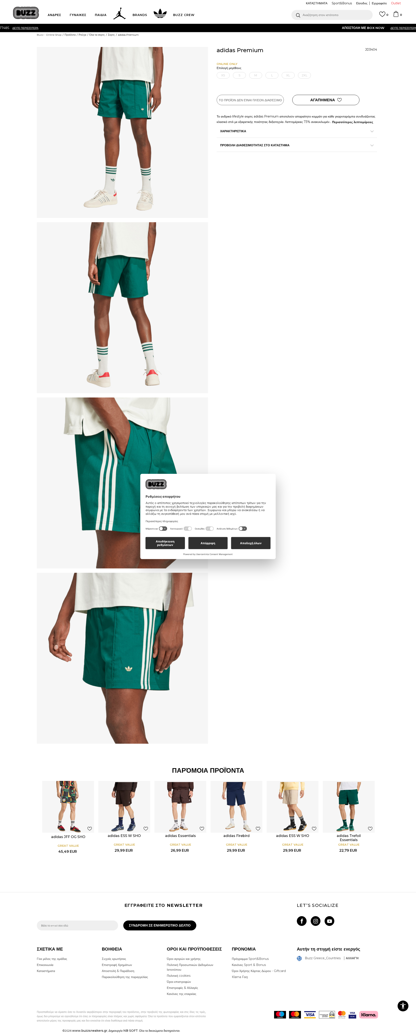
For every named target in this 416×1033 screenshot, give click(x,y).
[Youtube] (329, 921)
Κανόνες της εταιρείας (181, 994)
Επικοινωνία (45, 965)
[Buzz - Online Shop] (26, 12)
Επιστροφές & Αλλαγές (182, 988)
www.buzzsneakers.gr (89, 1031)
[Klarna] (368, 1015)
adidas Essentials (180, 836)
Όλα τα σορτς (97, 34)
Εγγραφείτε (379, 3)
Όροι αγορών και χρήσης (184, 959)
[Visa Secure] (352, 1015)
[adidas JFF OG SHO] (68, 807)
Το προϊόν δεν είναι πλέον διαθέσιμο (250, 100)
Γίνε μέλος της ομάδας (52, 959)
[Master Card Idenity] (342, 1015)
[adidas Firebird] (236, 807)
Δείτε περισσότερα (231, 28)
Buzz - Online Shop (49, 34)
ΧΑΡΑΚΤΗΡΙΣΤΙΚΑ (233, 131)
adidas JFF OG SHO (68, 837)
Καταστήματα (46, 971)
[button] (332, 15)
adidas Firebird (236, 836)
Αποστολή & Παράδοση (118, 971)
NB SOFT (130, 1031)
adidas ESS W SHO (124, 836)
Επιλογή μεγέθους (229, 68)
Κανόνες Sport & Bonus (249, 965)
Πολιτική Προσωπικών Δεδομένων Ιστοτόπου (190, 967)
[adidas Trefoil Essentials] (349, 807)
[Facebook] (302, 921)
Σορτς (111, 34)
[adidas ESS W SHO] (124, 807)
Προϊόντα (70, 34)
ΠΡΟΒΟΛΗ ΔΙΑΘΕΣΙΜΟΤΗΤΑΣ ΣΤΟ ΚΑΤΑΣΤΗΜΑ (254, 145)
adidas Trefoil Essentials (349, 838)
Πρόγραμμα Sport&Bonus (250, 959)
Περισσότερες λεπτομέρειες (352, 122)
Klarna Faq (240, 977)
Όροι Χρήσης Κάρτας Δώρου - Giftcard (259, 971)
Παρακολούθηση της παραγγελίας (125, 977)
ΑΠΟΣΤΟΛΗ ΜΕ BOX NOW (191, 28)
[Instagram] (315, 921)
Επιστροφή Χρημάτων (117, 965)
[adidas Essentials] (180, 807)
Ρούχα (82, 34)
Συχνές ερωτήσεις (114, 959)
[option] (208, 28)
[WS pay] (327, 1015)
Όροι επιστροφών (179, 982)
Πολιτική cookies (178, 976)
